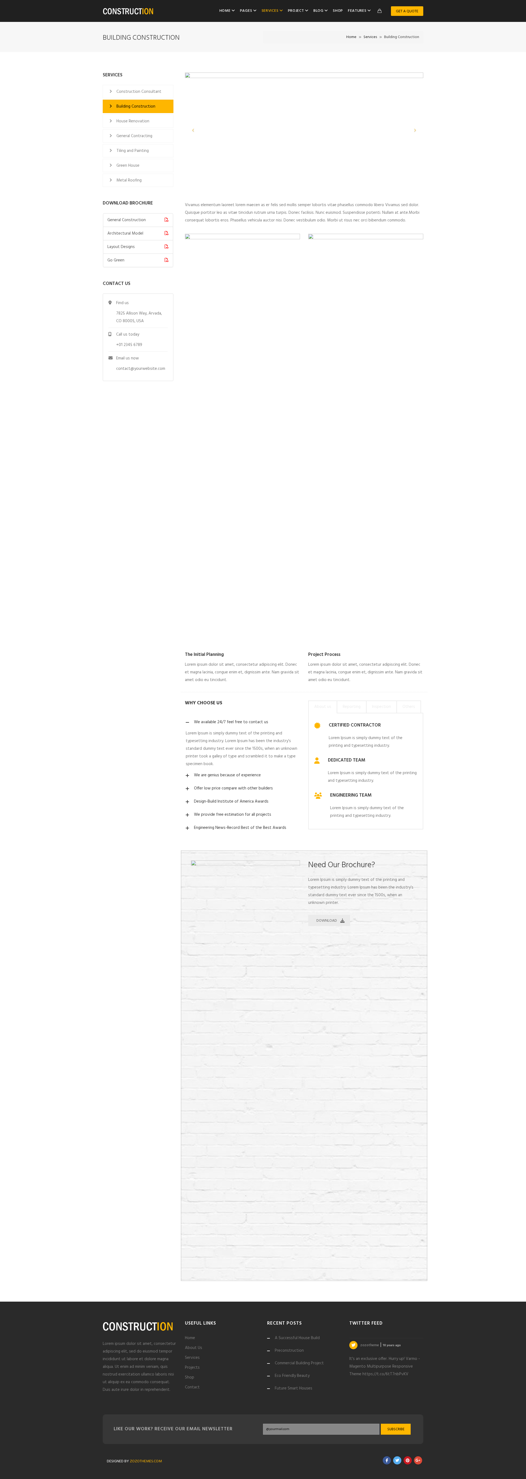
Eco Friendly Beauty (292, 1376)
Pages (246, 11)
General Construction (126, 220)
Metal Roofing (129, 180)
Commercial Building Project (299, 1363)
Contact (192, 1387)
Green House (127, 165)
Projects (192, 1367)
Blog (319, 11)
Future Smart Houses (293, 1388)
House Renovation (132, 121)
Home (225, 11)
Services (270, 11)
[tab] (322, 706)
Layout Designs (121, 247)
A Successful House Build (297, 1338)
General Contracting (134, 136)
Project (296, 11)
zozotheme (370, 1341)
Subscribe (395, 1429)
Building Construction (135, 106)
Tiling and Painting (132, 151)
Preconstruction (289, 1350)
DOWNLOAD (326, 921)
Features (357, 11)
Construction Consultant (138, 91)
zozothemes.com (146, 1461)
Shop (338, 11)
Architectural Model (125, 233)
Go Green (115, 260)
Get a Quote (407, 11)
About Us (193, 1348)
